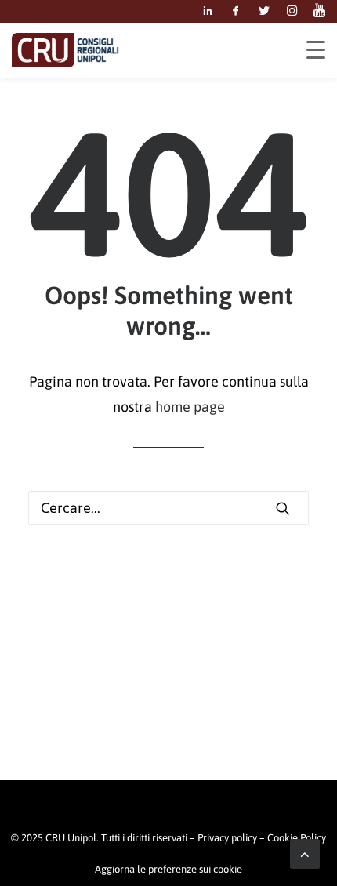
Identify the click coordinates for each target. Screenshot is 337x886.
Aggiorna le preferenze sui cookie (168, 869)
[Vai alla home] (65, 50)
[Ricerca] (168, 508)
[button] (208, 11)
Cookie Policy (296, 838)
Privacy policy (227, 838)
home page (190, 406)
